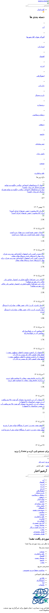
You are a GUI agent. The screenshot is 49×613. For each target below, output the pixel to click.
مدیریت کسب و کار (37, 527)
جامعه (42, 134)
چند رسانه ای (39, 504)
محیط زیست (39, 525)
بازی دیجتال (40, 493)
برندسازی (40, 105)
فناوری (41, 519)
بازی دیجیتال (39, 95)
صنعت (42, 163)
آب (43, 27)
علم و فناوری (39, 173)
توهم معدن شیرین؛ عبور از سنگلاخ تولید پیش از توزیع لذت (22, 430)
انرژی (42, 66)
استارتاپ (41, 47)
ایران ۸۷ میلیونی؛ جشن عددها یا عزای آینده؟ (27, 213)
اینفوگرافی (40, 76)
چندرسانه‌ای (39, 144)
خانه (47, 466)
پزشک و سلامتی (38, 115)
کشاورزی (40, 521)
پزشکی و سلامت (38, 495)
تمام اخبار (40, 499)
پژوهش (41, 125)
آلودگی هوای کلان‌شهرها (35, 37)
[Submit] (48, 458)
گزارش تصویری (38, 523)
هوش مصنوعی (38, 532)
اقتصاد (42, 56)
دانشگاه (41, 508)
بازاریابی (41, 86)
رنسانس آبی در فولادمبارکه (34, 333)
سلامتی (41, 512)
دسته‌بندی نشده (38, 510)
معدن (42, 529)
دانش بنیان (40, 154)
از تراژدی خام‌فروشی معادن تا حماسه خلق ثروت (26, 380)
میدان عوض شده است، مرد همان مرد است (28, 235)
